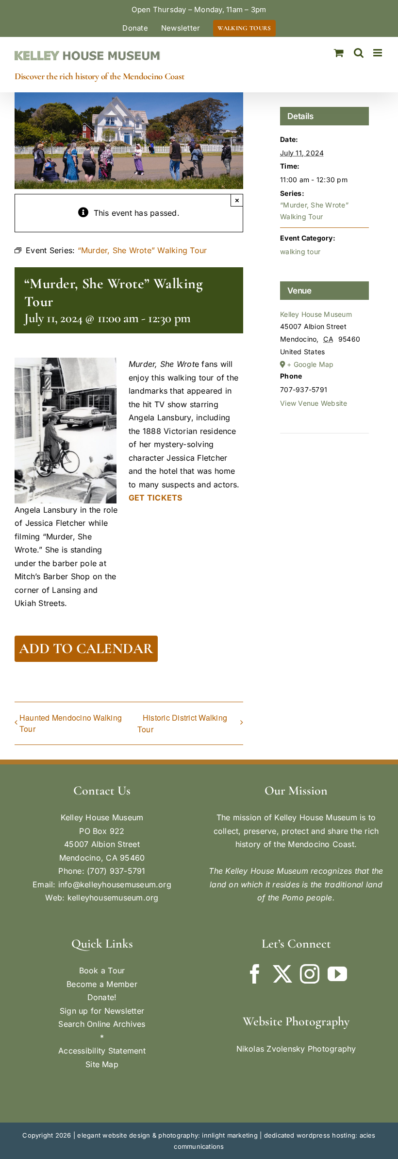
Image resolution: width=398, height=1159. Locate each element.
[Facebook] (255, 974)
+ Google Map (310, 364)
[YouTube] (337, 974)
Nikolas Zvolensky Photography (296, 1049)
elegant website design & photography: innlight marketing (167, 1135)
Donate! (102, 997)
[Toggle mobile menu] (378, 53)
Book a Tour (102, 970)
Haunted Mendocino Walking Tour (70, 723)
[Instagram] (309, 974)
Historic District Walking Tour (182, 723)
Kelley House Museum (316, 314)
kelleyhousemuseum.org (113, 897)
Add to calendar (86, 648)
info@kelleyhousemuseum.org (114, 884)
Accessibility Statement (102, 1050)
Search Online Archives (101, 1024)
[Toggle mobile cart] (339, 53)
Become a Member (101, 984)
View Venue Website (313, 403)
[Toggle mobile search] (359, 53)
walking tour (300, 251)
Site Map (101, 1064)
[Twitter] (282, 974)
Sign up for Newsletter (102, 1011)
